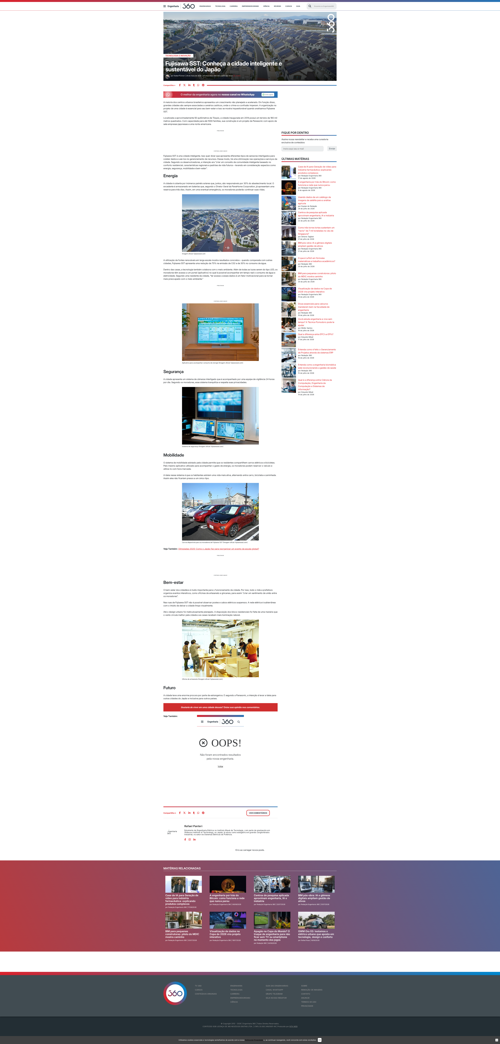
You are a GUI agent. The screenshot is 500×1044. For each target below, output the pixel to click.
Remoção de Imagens (312, 990)
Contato (305, 994)
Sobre (304, 986)
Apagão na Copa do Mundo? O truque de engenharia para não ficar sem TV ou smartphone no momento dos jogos (272, 935)
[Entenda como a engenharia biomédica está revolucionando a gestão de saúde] (289, 370)
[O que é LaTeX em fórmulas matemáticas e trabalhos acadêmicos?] (289, 264)
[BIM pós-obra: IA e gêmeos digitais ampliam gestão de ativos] (289, 249)
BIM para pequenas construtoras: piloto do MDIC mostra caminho (182, 934)
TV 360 (198, 986)
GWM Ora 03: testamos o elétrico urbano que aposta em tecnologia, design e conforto (316, 934)
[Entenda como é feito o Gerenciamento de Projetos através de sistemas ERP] (289, 355)
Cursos (288, 6)
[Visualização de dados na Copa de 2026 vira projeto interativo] (289, 294)
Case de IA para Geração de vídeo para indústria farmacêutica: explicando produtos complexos (317, 169)
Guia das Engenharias (277, 986)
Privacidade (307, 1006)
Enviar (332, 148)
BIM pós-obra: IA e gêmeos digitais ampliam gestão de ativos (314, 898)
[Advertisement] (220, 140)
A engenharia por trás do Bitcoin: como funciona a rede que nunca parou (227, 898)
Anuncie (305, 998)
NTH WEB (293, 1026)
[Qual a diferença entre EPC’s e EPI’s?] (289, 340)
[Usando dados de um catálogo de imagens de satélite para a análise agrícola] (289, 203)
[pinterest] (203, 85)
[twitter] (184, 85)
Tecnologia (220, 6)
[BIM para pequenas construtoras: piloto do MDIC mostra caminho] (289, 279)
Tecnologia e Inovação (178, 55)
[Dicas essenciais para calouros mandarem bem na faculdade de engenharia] (289, 309)
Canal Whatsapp (274, 990)
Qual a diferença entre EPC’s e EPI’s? (315, 334)
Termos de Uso (308, 1002)
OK (319, 1040)
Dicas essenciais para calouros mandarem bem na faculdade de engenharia (313, 306)
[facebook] (180, 85)
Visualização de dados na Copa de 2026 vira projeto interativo (225, 934)
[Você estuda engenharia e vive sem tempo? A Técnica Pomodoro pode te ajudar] (289, 325)
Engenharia (236, 986)
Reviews (277, 6)
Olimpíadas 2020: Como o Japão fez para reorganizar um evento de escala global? (218, 549)
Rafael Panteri (193, 826)
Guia (298, 6)
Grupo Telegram (274, 994)
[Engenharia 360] (181, 6)
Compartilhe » (169, 85)
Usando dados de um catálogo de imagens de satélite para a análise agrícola (314, 200)
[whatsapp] (189, 85)
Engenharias (205, 6)
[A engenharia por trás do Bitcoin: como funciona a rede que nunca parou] (289, 188)
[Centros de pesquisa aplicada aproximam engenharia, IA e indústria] (289, 218)
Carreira (234, 6)
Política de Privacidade (254, 1040)
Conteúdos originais (206, 994)
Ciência (266, 6)
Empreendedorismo (250, 6)
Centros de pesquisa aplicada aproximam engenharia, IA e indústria (271, 898)
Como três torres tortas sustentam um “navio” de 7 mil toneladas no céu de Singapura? (316, 230)
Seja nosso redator (276, 998)
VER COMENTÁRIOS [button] (258, 813)
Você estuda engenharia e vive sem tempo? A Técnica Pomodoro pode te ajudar (316, 322)
